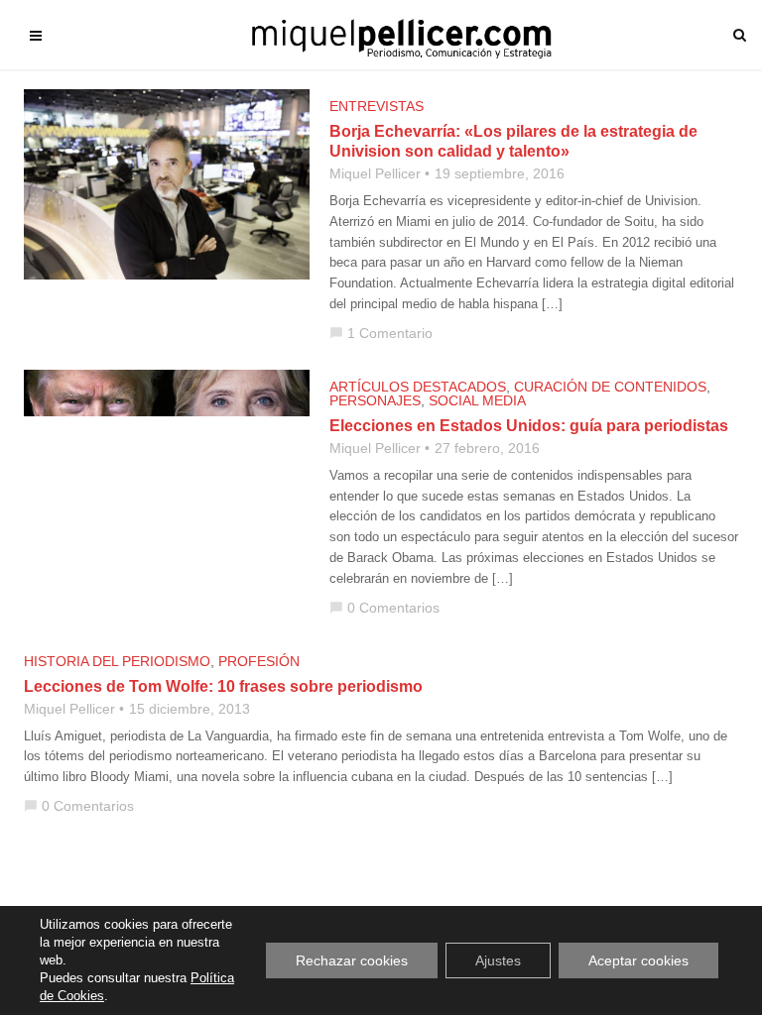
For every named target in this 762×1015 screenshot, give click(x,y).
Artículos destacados (417, 387)
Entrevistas (376, 106)
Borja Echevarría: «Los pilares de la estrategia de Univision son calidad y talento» (513, 141)
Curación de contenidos (610, 387)
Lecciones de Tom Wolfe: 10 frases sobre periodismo (223, 686)
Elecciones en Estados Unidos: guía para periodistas (528, 425)
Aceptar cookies (638, 960)
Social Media (477, 400)
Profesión (259, 661)
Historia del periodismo (117, 661)
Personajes (375, 400)
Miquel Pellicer (375, 173)
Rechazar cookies (352, 960)
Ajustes (498, 960)
